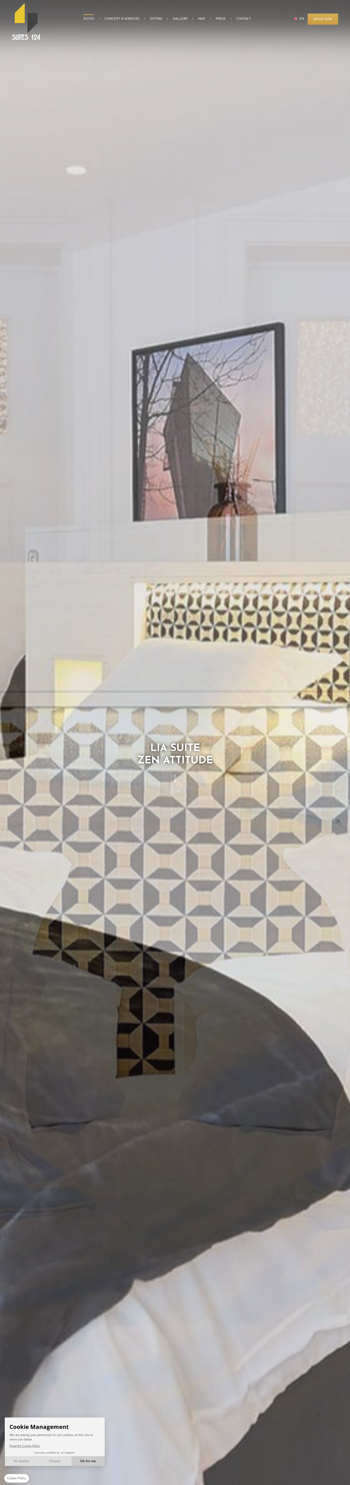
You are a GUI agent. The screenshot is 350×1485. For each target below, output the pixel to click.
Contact (243, 18)
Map (201, 18)
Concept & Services (122, 18)
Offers (156, 18)
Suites (89, 18)
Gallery (180, 18)
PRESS (220, 18)
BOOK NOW (323, 19)
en (301, 18)
